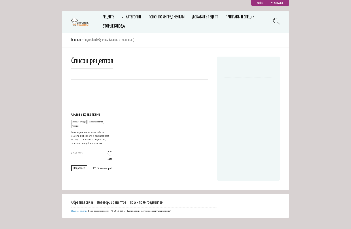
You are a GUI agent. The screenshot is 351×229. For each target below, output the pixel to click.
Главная (76, 40)
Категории (133, 17)
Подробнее (79, 168)
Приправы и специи (240, 17)
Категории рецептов (111, 202)
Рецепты (109, 17)
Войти (260, 3)
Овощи (75, 126)
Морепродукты (96, 121)
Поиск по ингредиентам (166, 17)
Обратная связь (82, 202)
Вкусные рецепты (79, 211)
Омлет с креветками (85, 114)
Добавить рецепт (205, 17)
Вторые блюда (114, 26)
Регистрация (277, 3)
